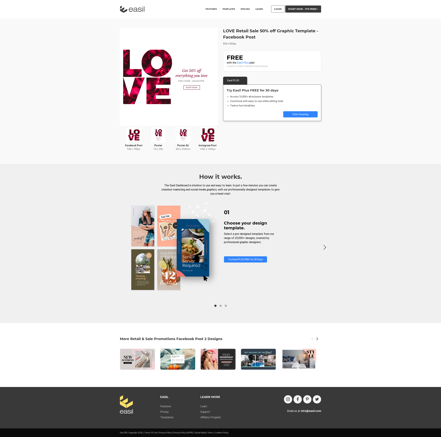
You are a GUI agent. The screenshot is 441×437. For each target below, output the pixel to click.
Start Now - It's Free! (302, 9)
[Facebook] (298, 399)
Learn (259, 9)
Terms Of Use (150, 432)
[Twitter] (317, 399)
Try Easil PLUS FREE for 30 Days (245, 259)
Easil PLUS (233, 80)
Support (205, 411)
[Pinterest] (307, 399)
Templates (166, 417)
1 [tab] (215, 306)
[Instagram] (288, 399)
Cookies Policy (221, 432)
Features (165, 406)
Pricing (245, 9)
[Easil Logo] (133, 9)
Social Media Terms (204, 432)
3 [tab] (225, 306)
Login (278, 9)
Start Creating (300, 114)
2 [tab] (220, 306)
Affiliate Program (210, 417)
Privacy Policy (165, 432)
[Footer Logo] (126, 404)
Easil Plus (243, 62)
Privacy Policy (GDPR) (183, 432)
